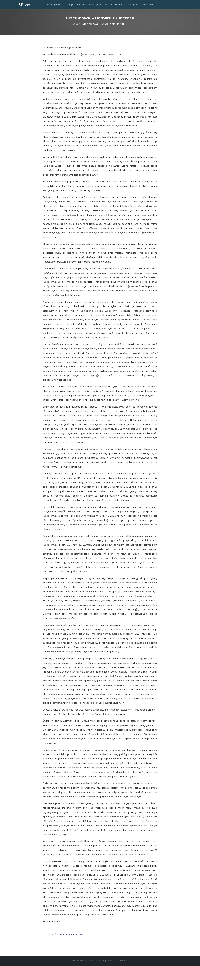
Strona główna (54, 4)
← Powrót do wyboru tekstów (65, 934)
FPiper (24, 4)
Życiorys (69, 4)
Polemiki (119, 4)
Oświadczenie (146, 4)
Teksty (107, 4)
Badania (81, 4)
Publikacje (93, 4)
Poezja (131, 4)
